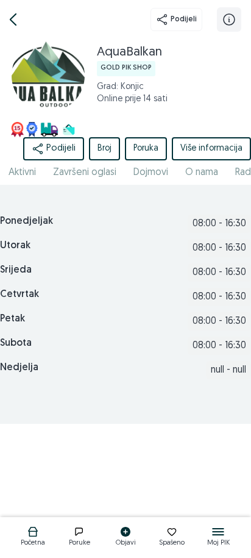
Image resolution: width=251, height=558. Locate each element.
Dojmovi (150, 172)
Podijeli (184, 19)
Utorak (15, 246)
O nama (201, 172)
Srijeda (16, 270)
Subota (16, 343)
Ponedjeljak (26, 221)
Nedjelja (19, 368)
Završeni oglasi (84, 172)
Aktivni (22, 172)
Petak (12, 319)
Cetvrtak (19, 294)
